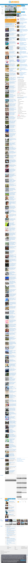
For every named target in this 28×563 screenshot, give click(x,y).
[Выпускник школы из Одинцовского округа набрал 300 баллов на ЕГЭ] (7, 361)
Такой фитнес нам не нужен (12, 466)
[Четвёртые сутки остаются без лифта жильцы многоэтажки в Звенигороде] (7, 185)
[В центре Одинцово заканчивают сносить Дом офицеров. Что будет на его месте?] (7, 212)
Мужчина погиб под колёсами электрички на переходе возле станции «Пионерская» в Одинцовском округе (12, 396)
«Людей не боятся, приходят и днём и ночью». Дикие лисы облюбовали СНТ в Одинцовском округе (12, 121)
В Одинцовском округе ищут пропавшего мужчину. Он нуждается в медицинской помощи (12, 202)
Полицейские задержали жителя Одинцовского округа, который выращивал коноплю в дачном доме (12, 243)
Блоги (1, 498)
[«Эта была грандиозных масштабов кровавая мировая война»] (7, 472)
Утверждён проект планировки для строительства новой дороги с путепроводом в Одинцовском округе (12, 379)
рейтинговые (18, 13)
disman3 (7, 530)
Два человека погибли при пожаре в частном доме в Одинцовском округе (12, 370)
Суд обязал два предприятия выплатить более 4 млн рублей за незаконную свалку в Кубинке (12, 260)
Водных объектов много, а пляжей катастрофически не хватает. (12, 451)
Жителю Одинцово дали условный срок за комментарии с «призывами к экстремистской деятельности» (12, 48)
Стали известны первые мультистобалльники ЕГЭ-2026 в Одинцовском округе (12, 417)
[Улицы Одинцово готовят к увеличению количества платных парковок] (7, 220)
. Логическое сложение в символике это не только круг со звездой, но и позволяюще (11, 535)
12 (13, 93)
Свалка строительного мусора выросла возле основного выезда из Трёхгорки (12, 251)
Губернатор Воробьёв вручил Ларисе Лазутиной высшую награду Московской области (12, 405)
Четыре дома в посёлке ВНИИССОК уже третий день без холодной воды (12, 166)
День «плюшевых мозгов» (19, 460)
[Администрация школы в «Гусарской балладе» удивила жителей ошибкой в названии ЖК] (7, 190)
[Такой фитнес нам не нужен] (7, 468)
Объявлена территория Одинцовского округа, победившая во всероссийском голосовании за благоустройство (12, 440)
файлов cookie (11, 555)
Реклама (8, 548)
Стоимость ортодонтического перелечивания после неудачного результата (12, 82)
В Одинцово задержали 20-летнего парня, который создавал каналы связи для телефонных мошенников (12, 135)
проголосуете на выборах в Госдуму (20, 77)
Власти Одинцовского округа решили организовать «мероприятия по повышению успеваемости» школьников (12, 70)
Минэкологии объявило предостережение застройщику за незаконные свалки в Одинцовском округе (12, 338)
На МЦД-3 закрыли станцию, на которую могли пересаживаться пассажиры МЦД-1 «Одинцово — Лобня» (12, 256)
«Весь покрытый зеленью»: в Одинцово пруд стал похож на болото (12, 139)
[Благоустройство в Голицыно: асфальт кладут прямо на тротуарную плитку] (7, 401)
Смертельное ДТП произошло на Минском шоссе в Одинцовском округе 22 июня (12, 413)
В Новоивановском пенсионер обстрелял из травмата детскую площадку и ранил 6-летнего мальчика (12, 30)
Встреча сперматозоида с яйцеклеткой (21, 459)
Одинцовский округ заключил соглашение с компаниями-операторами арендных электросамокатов (12, 295)
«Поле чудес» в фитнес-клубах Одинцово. (12, 467)
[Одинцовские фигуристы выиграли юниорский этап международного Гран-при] (7, 43)
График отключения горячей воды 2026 (9, 26)
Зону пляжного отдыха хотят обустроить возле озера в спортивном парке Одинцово (12, 290)
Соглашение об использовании (3, 552)
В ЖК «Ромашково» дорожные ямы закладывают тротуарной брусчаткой (12, 152)
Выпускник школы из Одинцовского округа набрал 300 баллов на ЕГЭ (12, 360)
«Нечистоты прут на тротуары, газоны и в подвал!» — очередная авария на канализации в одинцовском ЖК (12, 180)
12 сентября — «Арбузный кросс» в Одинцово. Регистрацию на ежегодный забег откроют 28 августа (12, 78)
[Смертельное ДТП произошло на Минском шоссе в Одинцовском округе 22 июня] (7, 414)
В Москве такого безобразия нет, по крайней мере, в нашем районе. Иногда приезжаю (11, 529)
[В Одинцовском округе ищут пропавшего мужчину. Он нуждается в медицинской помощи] (7, 203)
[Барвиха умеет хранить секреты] (7, 464)
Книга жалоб (10, 529)
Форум (1, 526)
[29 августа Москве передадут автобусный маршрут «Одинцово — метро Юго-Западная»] (7, 39)
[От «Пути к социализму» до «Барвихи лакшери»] (7, 460)
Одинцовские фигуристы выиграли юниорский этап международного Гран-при (12, 42)
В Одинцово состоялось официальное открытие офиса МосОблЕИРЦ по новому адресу (12, 347)
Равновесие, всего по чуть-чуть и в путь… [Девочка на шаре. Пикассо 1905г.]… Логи (11, 533)
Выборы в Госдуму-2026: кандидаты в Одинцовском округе (9, 17)
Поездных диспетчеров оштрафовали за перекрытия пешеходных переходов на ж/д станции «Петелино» (12, 422)
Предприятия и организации (24, 548)
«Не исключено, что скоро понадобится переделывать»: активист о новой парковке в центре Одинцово (12, 352)
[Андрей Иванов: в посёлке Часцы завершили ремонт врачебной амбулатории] (7, 308)
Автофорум (9, 527)
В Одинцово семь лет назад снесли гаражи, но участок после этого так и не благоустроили (12, 156)
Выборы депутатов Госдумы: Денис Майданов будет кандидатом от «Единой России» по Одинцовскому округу (12, 365)
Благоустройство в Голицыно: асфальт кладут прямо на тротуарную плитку (12, 401)
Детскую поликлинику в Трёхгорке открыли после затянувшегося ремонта (12, 356)
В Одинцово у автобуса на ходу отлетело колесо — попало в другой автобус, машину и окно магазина (12, 409)
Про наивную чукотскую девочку (20, 461)
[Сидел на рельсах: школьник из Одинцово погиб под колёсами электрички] (7, 248)
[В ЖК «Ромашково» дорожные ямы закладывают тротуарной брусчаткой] (7, 153)
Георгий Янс (2, 458)
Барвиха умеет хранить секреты (12, 462)
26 (13, 98)
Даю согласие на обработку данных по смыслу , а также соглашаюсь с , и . (11, 561)
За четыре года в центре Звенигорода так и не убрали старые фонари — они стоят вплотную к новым (12, 100)
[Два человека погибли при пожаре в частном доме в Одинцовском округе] (7, 370)
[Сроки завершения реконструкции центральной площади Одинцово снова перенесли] (10, 10)
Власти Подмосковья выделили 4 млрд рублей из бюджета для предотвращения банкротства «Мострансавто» (12, 273)
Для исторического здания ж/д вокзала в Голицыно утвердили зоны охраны (12, 334)
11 (13, 119)
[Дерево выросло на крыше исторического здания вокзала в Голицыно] (7, 384)
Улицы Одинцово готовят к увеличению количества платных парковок (12, 219)
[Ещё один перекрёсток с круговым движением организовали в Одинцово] (7, 287)
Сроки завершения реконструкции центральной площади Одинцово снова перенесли (10, 20)
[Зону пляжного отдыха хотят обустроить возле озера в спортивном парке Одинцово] (7, 291)
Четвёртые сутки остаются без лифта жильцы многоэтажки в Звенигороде (12, 185)
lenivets (7, 538)
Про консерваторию (19, 458)
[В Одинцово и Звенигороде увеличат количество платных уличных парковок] (7, 300)
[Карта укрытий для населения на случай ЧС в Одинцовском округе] (7, 392)
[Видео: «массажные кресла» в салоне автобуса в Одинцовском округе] (7, 35)
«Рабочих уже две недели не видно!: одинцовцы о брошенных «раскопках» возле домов (12, 143)
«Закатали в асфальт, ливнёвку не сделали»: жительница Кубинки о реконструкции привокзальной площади (12, 312)
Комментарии (16, 549)
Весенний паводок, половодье (19, 7)
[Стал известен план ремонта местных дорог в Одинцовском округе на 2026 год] (18, 57)
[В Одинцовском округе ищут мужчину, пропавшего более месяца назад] (7, 216)
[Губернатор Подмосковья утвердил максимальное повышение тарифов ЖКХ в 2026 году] (18, 52)
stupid (7, 542)
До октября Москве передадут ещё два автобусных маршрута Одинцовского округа (12, 454)
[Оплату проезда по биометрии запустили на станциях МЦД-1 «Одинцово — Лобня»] (7, 388)
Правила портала (2, 553)
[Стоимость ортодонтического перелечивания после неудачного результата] (7, 83)
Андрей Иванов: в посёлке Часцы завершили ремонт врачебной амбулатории (12, 307)
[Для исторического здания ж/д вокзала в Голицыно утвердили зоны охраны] (7, 334)
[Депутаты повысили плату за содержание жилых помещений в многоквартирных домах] (18, 69)
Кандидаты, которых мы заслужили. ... (11, 541)
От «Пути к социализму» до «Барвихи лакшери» (12, 458)
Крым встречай (10, 505)
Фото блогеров (1, 520)
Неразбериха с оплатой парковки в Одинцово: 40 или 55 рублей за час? (12, 65)
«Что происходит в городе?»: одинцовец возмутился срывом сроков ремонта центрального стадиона (12, 193)
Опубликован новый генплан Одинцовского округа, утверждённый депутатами (10, 24)
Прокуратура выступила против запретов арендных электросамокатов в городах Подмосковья (12, 343)
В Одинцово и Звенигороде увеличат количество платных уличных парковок (12, 299)
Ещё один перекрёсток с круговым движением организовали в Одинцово (12, 286)
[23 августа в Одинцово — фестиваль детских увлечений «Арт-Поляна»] (7, 53)
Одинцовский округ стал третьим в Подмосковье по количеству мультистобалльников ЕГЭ (12, 130)
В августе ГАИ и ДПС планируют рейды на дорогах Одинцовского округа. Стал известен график (12, 224)
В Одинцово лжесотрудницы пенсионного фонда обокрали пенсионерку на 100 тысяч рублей (12, 113)
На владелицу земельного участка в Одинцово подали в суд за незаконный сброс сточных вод (12, 303)
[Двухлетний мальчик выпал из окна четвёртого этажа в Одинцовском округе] (7, 269)
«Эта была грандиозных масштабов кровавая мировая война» (12, 471)
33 (12, 331)
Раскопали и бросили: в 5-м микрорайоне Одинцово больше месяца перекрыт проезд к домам (12, 234)
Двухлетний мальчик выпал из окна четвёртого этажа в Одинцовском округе (12, 268)
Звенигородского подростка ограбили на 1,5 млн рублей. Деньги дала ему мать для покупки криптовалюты (12, 325)
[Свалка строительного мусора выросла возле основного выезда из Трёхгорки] (7, 252)
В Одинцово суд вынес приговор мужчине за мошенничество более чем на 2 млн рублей (12, 87)
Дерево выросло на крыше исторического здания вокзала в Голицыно (12, 383)
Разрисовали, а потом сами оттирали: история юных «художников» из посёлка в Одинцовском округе (12, 104)
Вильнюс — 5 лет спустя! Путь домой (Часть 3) (11, 510)
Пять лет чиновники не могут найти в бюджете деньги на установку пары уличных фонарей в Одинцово (12, 264)
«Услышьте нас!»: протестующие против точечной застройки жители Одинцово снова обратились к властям (12, 446)
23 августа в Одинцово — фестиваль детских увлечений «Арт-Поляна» (12, 52)
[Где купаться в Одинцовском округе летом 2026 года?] (7, 451)
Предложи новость (9, 547)
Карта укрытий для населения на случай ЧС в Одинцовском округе (12, 391)
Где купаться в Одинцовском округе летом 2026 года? (12, 450)
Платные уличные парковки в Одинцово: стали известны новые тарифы (12, 56)
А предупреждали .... (10, 542)
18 (15, 21)
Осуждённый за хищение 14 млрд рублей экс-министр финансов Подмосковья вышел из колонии (12, 426)
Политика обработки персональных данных (5, 551)
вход (24, 4)
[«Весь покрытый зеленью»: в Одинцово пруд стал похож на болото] (7, 140)
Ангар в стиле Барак (10, 508)
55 (20, 50)
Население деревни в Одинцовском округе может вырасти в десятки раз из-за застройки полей (12, 91)
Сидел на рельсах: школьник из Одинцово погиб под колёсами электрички (12, 247)
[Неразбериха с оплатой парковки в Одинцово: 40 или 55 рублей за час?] (7, 66)
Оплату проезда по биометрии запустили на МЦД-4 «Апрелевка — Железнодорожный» (12, 316)
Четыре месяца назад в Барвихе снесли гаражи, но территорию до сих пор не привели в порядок (12, 207)
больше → (9, 536)
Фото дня (1, 475)
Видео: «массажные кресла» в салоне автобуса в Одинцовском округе (12, 34)
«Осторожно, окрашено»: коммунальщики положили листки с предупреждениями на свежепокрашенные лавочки (12, 161)
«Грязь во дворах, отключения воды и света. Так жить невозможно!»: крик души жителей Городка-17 (12, 148)
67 (20, 41)
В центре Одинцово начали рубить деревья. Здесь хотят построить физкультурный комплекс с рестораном (12, 374)
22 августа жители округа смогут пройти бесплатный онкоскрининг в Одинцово (12, 74)
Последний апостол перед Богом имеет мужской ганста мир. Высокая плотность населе (11, 531)
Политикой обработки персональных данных (12, 561)
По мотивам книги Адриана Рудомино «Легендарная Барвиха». (12, 460)
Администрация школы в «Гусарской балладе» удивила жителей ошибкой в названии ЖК (12, 189)
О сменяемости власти (11, 501)
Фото (15, 546)
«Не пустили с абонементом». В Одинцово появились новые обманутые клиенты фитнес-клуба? (12, 431)
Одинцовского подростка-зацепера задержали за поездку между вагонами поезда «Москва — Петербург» (12, 175)
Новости (8, 546)
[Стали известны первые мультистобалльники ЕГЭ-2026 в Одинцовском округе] (7, 418)
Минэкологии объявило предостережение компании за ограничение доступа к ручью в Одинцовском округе (12, 238)
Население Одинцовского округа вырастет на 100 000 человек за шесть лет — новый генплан (12, 321)
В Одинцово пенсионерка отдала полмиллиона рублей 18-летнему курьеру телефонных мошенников (12, 329)
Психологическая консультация (11, 531)
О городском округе (23, 546)
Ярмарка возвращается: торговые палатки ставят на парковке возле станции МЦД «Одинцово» (12, 282)
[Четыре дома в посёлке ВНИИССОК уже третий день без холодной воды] (7, 166)
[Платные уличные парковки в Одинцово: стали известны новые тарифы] (7, 57)
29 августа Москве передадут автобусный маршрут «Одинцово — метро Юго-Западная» (12, 38)
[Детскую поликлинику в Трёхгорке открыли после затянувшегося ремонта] (7, 357)
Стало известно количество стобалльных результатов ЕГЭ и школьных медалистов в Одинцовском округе (12, 278)
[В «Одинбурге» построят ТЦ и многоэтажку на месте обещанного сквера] (18, 35)
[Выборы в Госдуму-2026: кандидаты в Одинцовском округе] (18, 15)
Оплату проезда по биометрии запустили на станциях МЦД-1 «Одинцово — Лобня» (12, 387)
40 (13, 200)
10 (13, 213)
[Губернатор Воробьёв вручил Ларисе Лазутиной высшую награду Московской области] (7, 405)
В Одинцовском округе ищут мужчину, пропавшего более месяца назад (12, 215)
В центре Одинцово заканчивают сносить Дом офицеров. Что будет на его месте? (12, 211)
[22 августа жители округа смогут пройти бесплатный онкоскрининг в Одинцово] (7, 75)
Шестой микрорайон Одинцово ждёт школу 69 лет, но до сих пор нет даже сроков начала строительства (12, 435)
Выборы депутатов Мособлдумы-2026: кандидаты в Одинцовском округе (12, 61)
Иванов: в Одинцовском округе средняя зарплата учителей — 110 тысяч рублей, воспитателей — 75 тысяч (12, 229)
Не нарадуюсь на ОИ (11, 514)
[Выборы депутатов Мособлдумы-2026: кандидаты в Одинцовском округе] (7, 61)
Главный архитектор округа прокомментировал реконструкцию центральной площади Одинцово (12, 109)
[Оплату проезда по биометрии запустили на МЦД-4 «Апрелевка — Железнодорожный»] (7, 317)
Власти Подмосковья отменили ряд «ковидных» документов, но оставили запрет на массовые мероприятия (12, 170)
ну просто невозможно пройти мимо (12, 515)
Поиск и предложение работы (24, 547)
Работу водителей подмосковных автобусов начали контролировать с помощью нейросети (12, 117)
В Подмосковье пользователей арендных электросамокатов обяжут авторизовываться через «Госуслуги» (12, 96)
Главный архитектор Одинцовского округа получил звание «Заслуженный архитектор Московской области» (12, 198)
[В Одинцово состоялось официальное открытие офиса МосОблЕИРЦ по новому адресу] (7, 348)
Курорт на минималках (11, 507)
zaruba (7, 541)
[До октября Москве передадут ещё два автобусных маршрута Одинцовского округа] (7, 455)
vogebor (13, 506)
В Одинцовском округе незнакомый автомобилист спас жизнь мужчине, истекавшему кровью (12, 126)
